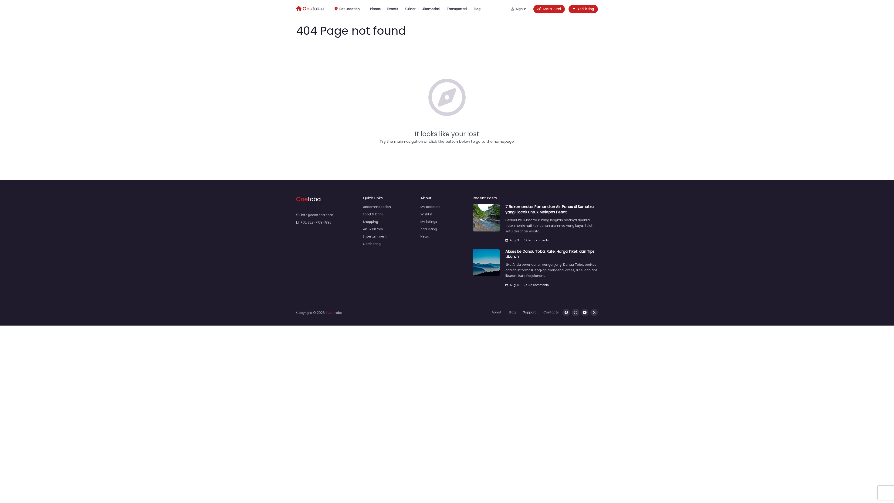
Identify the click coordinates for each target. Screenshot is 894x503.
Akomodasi (431, 9)
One (331, 312)
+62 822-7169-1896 (316, 222)
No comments (538, 240)
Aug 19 (514, 240)
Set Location (349, 9)
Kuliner (410, 9)
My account (430, 206)
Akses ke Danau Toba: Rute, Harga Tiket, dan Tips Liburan (550, 254)
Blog (477, 9)
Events (392, 9)
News (424, 236)
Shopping (370, 221)
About (496, 312)
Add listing (585, 9)
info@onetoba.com (317, 215)
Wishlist (426, 214)
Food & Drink (373, 214)
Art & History (373, 229)
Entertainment (375, 236)
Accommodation (377, 206)
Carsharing (372, 243)
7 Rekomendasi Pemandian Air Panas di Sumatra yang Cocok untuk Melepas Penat (549, 209)
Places (375, 9)
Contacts (551, 312)
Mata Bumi (552, 9)
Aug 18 (514, 285)
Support (529, 312)
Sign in (521, 9)
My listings (428, 221)
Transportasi (457, 9)
